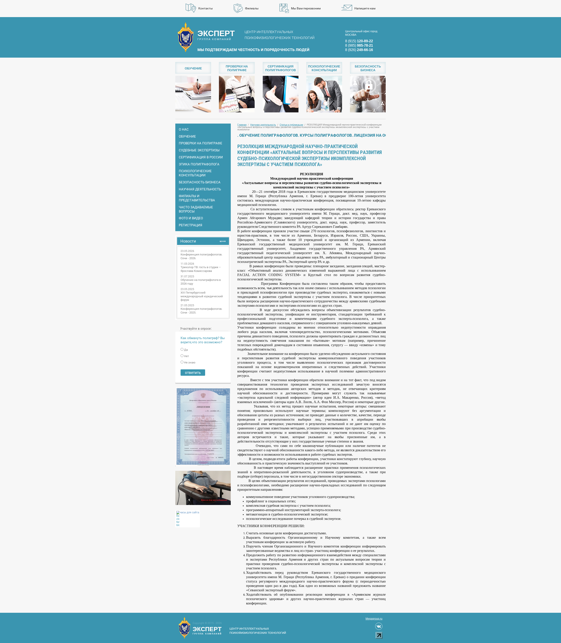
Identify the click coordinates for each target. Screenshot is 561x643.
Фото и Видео (191, 218)
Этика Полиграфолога (199, 164)
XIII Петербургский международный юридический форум (202, 296)
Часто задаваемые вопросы (196, 209)
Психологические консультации (195, 173)
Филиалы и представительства (197, 198)
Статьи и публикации (291, 124)
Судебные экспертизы (199, 150)
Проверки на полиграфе (200, 143)
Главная (242, 124)
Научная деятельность (200, 189)
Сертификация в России (201, 157)
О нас (184, 129)
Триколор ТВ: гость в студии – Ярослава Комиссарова (201, 269)
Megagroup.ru (374, 618)
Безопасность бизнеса (199, 182)
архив (223, 241)
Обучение (187, 136)
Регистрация (190, 225)
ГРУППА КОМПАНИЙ (216, 35)
